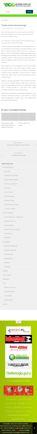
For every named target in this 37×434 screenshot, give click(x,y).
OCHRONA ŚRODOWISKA (11, 175)
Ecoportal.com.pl (10, 403)
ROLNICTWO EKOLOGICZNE (11, 229)
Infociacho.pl (19, 411)
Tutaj (17, 430)
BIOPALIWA (7, 267)
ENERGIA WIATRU (8, 254)
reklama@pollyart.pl (17, 380)
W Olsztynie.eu (9, 411)
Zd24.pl (29, 403)
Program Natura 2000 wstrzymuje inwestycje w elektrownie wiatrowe (7, 125)
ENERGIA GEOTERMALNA (10, 246)
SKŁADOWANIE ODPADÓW (11, 180)
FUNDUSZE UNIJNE (9, 292)
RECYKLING (7, 188)
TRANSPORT (7, 238)
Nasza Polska (8, 407)
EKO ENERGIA (5, 20)
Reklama (27, 380)
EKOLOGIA (7, 171)
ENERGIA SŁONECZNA (10, 250)
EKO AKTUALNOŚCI (8, 167)
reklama (5, 304)
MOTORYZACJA (8, 233)
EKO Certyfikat (7, 275)
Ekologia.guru (21, 403)
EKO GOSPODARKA (8, 213)
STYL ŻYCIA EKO (8, 192)
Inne (4, 283)
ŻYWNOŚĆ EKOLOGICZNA (11, 204)
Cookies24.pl (28, 411)
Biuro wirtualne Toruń (18, 419)
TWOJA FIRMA (8, 296)
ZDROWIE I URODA (9, 200)
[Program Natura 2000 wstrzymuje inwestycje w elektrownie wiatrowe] (9, 117)
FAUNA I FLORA (8, 300)
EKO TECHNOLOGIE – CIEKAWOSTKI (13, 217)
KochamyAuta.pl (28, 407)
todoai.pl (27, 415)
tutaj (2, 428)
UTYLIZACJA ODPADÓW (10, 184)
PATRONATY (6, 279)
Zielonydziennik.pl (11, 399)
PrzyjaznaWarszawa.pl (24, 399)
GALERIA (5, 271)
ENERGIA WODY (8, 258)
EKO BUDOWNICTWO (10, 221)
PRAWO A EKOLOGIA (9, 287)
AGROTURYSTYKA (9, 225)
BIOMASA (6, 263)
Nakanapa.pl (17, 407)
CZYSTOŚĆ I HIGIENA (9, 209)
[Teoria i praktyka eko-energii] (27, 117)
